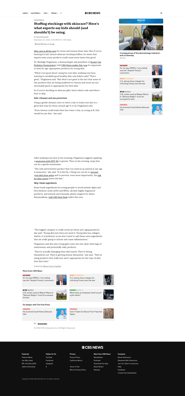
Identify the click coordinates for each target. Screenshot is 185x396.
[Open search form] (161, 13)
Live (46, 13)
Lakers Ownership (28, 367)
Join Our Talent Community (128, 363)
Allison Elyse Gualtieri (52, 266)
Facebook (49, 360)
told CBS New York (57, 197)
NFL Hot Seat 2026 (29, 363)
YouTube (49, 357)
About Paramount (124, 357)
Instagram (49, 363)
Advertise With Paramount (127, 360)
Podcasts (97, 360)
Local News (35, 13)
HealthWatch (39, 20)
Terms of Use (74, 367)
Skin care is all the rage (45, 51)
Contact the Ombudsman (127, 373)
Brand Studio (98, 367)
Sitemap (97, 370)
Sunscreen (42, 323)
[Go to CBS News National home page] (92, 13)
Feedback (121, 370)
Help (119, 367)
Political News (27, 357)
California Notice (76, 360)
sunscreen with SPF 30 (47, 161)
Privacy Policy (75, 357)
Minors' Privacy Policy (78, 370)
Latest (25, 13)
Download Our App (101, 363)
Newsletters (98, 357)
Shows (54, 13)
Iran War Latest (27, 360)
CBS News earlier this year (74, 65)
